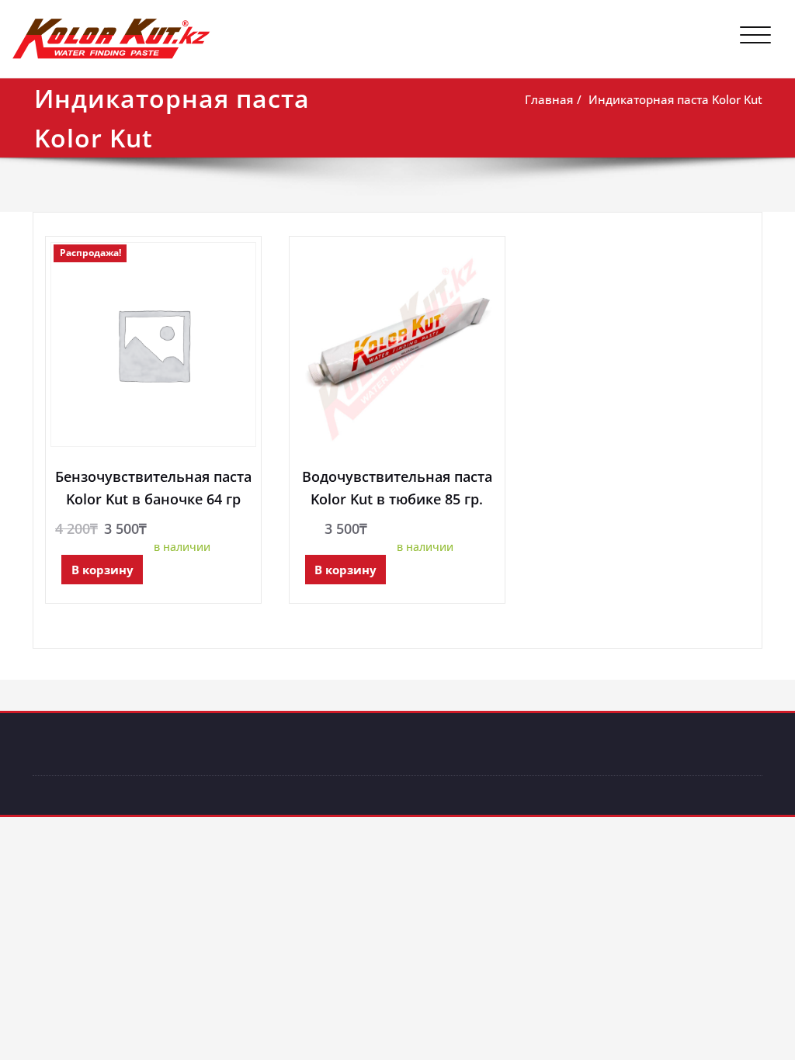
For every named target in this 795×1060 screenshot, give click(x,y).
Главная (549, 99)
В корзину (102, 569)
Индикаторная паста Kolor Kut (675, 99)
